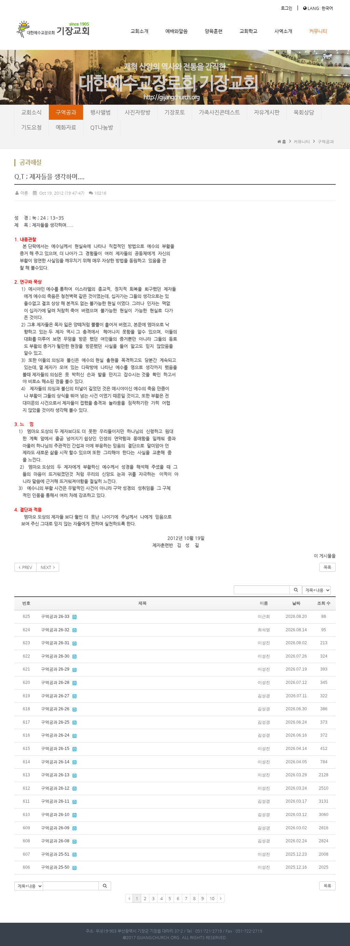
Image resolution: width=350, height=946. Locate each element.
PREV (26, 567)
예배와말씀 (176, 31)
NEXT (47, 567)
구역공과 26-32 (55, 629)
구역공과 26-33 (55, 616)
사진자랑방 (137, 112)
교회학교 (248, 31)
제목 (142, 603)
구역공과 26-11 (55, 801)
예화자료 (66, 127)
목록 (327, 567)
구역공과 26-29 (55, 669)
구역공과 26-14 (55, 762)
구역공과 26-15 (55, 748)
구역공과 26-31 (55, 642)
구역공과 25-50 (55, 867)
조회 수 (324, 603)
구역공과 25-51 (55, 854)
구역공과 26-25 (55, 722)
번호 (26, 603)
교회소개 (139, 31)
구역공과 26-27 (55, 696)
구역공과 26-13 (55, 775)
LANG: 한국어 (320, 8)
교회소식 (31, 112)
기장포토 (174, 112)
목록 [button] (327, 885)
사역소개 (283, 31)
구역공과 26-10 (55, 814)
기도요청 (31, 127)
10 (212, 898)
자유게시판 (267, 112)
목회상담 (304, 112)
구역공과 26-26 (55, 709)
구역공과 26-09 (55, 828)
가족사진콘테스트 (219, 112)
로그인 (286, 8)
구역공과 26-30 (55, 656)
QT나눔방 (101, 127)
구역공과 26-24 (55, 735)
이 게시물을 (325, 555)
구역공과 (66, 112)
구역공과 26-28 (55, 682)
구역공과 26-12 (55, 788)
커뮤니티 (318, 31)
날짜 (296, 603)
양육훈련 (214, 31)
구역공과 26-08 (55, 841)
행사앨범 (100, 112)
